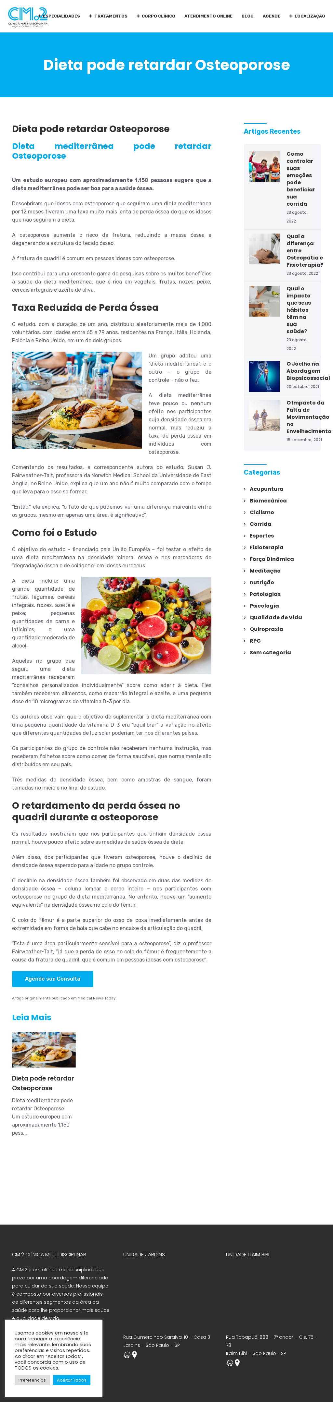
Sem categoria (270, 652)
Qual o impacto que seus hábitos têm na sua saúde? (298, 310)
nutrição (262, 582)
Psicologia (264, 606)
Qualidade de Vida (276, 617)
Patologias (265, 594)
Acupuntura (267, 489)
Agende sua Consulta (52, 979)
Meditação (265, 570)
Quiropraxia (266, 629)
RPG (255, 641)
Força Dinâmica (272, 559)
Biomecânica (268, 500)
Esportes (262, 535)
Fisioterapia (267, 547)
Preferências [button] (32, 1380)
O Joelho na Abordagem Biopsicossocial (308, 371)
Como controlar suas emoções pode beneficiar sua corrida (300, 179)
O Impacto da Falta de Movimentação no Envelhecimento (308, 417)
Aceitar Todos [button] (72, 1380)
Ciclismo (262, 512)
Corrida (261, 524)
